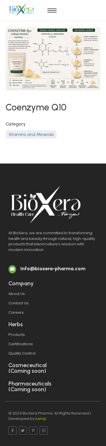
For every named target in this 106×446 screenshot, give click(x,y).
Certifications (20, 344)
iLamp (40, 418)
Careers (16, 312)
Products (16, 334)
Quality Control (22, 353)
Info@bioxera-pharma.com (52, 268)
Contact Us (18, 303)
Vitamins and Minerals (31, 134)
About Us (16, 293)
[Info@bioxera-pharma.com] (12, 269)
